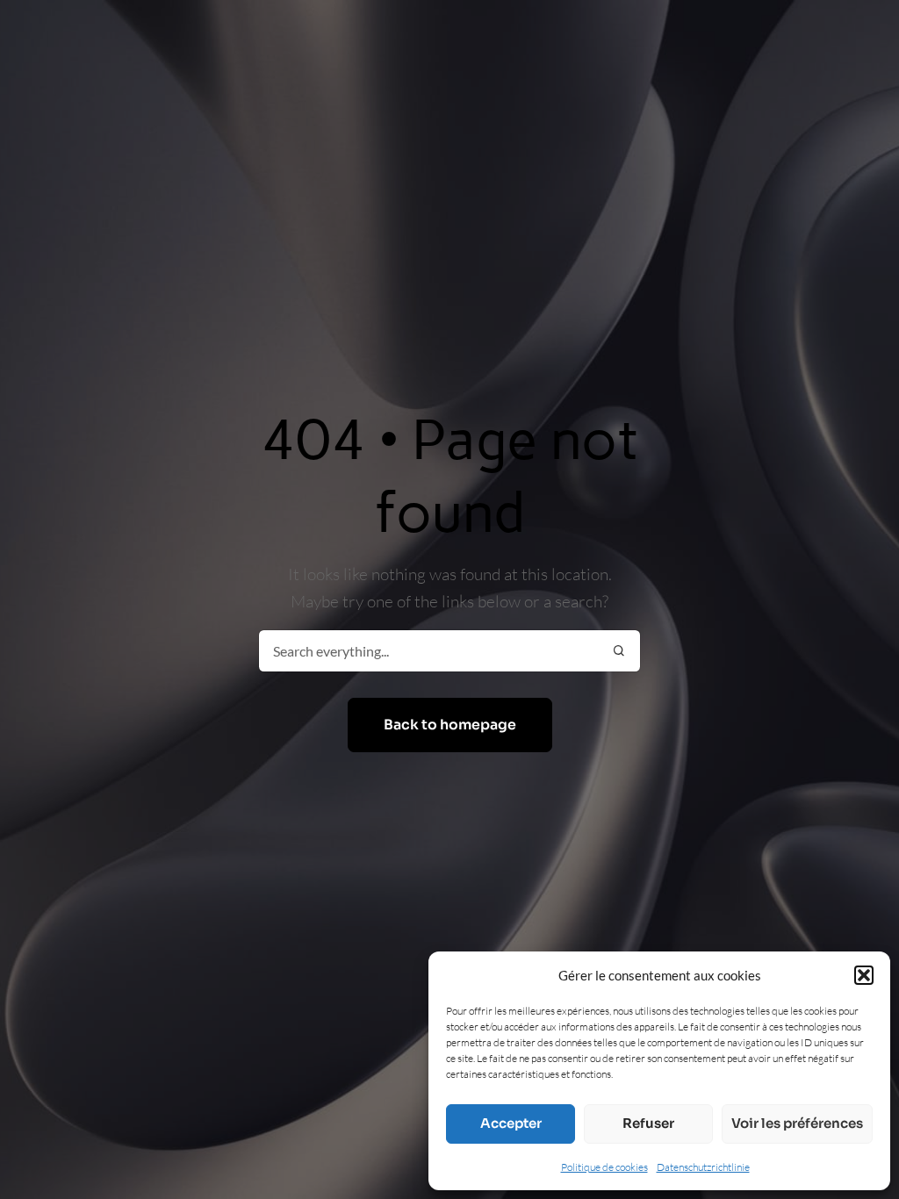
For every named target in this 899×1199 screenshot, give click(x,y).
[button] (864, 975)
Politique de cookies (604, 1167)
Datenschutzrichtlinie (703, 1167)
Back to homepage (450, 725)
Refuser (648, 1123)
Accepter (511, 1123)
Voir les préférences (797, 1123)
